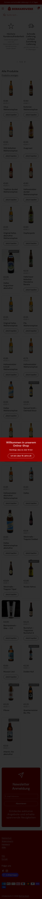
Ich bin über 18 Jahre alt (21, 456)
